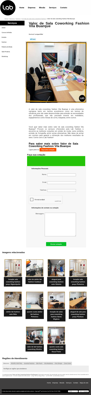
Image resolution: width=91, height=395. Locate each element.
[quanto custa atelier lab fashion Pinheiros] (35, 299)
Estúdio (4, 37)
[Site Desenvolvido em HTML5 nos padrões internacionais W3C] (73, 391)
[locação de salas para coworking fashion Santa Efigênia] (56, 299)
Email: (44, 182)
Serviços (52, 8)
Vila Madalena (48, 363)
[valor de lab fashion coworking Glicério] (35, 334)
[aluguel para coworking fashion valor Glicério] (56, 267)
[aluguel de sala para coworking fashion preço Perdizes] (78, 299)
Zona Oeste (67, 363)
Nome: (44, 174)
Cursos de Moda (7, 32)
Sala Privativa (6, 51)
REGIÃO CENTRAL (16, 363)
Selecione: (6, 363)
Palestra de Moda (7, 47)
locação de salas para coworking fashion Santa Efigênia (56, 315)
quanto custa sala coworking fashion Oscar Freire (56, 349)
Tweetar (33, 39)
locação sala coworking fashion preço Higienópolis (13, 281)
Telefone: (43, 190)
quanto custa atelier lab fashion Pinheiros (34, 314)
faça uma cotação (48, 150)
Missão (42, 8)
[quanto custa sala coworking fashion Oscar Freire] (56, 334)
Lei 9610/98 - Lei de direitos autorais (55, 375)
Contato (63, 8)
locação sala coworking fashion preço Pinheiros (78, 281)
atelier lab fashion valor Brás (13, 313)
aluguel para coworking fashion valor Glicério (56, 281)
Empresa (31, 8)
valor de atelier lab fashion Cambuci (35, 280)
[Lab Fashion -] (8, 4)
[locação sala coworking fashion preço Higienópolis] (13, 267)
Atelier (3, 28)
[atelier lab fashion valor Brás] (13, 299)
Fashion (4, 42)
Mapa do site (84, 383)
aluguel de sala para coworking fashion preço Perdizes (78, 314)
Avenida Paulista (29, 363)
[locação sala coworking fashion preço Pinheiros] (78, 267)
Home (21, 8)
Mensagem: (40, 214)
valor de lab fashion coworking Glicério (34, 348)
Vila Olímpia (58, 363)
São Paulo (39, 363)
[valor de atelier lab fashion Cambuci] (35, 267)
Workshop (5, 56)
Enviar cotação (56, 244)
